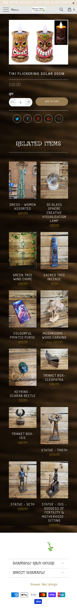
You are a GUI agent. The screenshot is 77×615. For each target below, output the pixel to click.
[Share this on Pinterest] (38, 119)
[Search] (61, 10)
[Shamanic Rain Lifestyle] (38, 10)
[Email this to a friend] (59, 119)
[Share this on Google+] (48, 119)
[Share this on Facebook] (27, 119)
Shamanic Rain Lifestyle (44, 584)
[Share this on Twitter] (17, 119)
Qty (11, 94)
